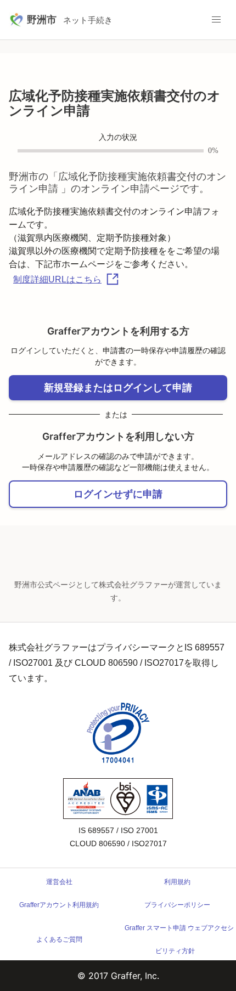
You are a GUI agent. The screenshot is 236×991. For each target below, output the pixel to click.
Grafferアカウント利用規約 (59, 905)
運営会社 (59, 882)
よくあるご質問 (59, 939)
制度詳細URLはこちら (57, 279)
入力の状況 (118, 137)
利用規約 (177, 882)
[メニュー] (216, 19)
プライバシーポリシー (177, 905)
